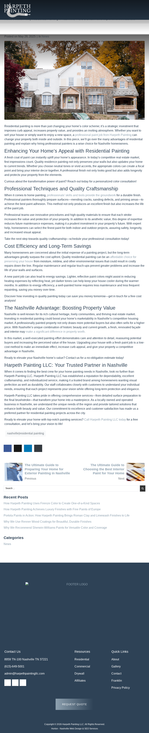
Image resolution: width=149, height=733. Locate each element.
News (45, 36)
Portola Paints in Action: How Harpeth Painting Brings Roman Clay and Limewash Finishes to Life (67, 515)
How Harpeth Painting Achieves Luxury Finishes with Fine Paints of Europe (52, 509)
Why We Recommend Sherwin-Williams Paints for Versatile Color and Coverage (55, 527)
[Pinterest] (23, 682)
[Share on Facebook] (8, 448)
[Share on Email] (38, 448)
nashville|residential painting (25, 433)
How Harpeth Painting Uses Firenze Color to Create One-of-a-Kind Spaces (52, 503)
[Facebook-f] (7, 682)
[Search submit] (142, 488)
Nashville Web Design (71, 728)
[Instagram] (15, 682)
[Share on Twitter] (18, 448)
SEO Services (91, 728)
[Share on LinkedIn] (28, 448)
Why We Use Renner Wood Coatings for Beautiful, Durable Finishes (47, 521)
